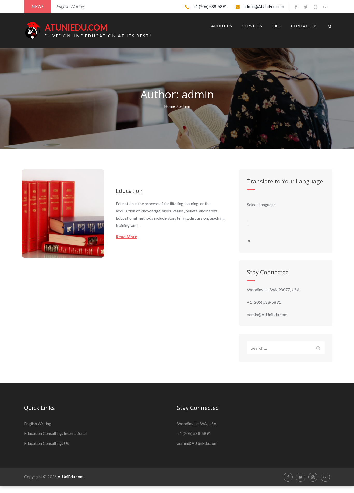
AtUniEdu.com (76, 27)
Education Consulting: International (55, 433)
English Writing (37, 423)
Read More (126, 236)
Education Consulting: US (46, 443)
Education (129, 191)
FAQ (276, 26)
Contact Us (304, 26)
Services (252, 26)
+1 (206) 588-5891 (210, 6)
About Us (221, 26)
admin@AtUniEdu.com (264, 6)
